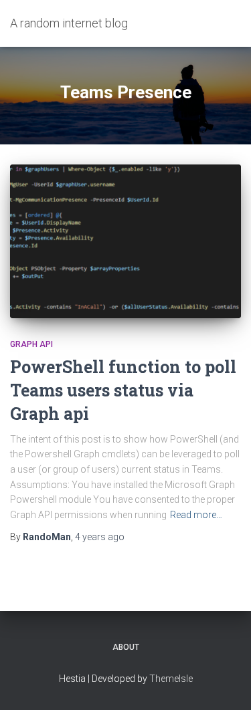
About (125, 647)
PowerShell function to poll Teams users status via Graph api (123, 390)
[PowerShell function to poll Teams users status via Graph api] (125, 241)
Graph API (31, 344)
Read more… (196, 514)
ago (99, 536)
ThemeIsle (171, 678)
